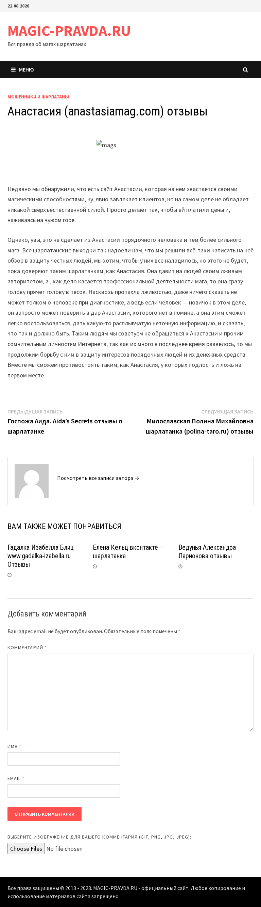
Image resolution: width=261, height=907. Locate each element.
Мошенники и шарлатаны (38, 97)
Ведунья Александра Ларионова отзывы (207, 551)
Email (16, 778)
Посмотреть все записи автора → (98, 477)
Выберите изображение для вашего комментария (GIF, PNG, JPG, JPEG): (99, 837)
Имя (14, 746)
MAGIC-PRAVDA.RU (69, 30)
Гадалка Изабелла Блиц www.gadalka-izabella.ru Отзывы (40, 555)
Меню (26, 69)
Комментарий (27, 647)
